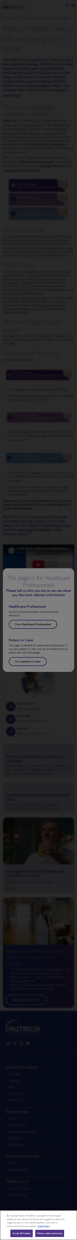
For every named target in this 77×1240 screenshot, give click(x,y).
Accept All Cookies (21, 1233)
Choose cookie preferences (49, 1233)
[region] (38, 1225)
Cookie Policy (43, 1226)
